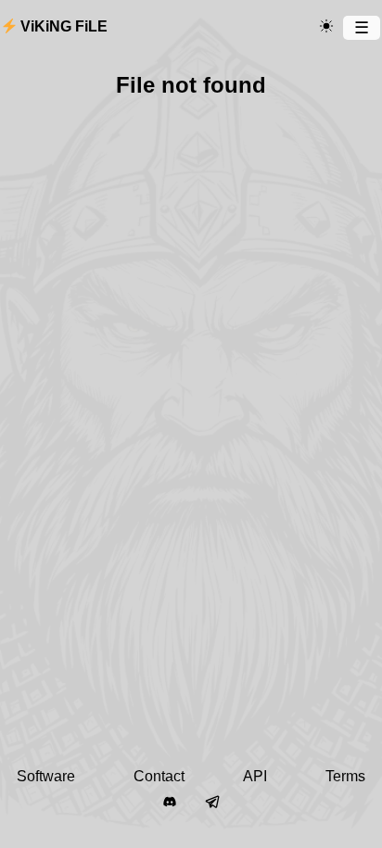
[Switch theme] (326, 27)
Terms (345, 776)
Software (46, 776)
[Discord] (169, 802)
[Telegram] (212, 802)
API (255, 776)
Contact (159, 776)
